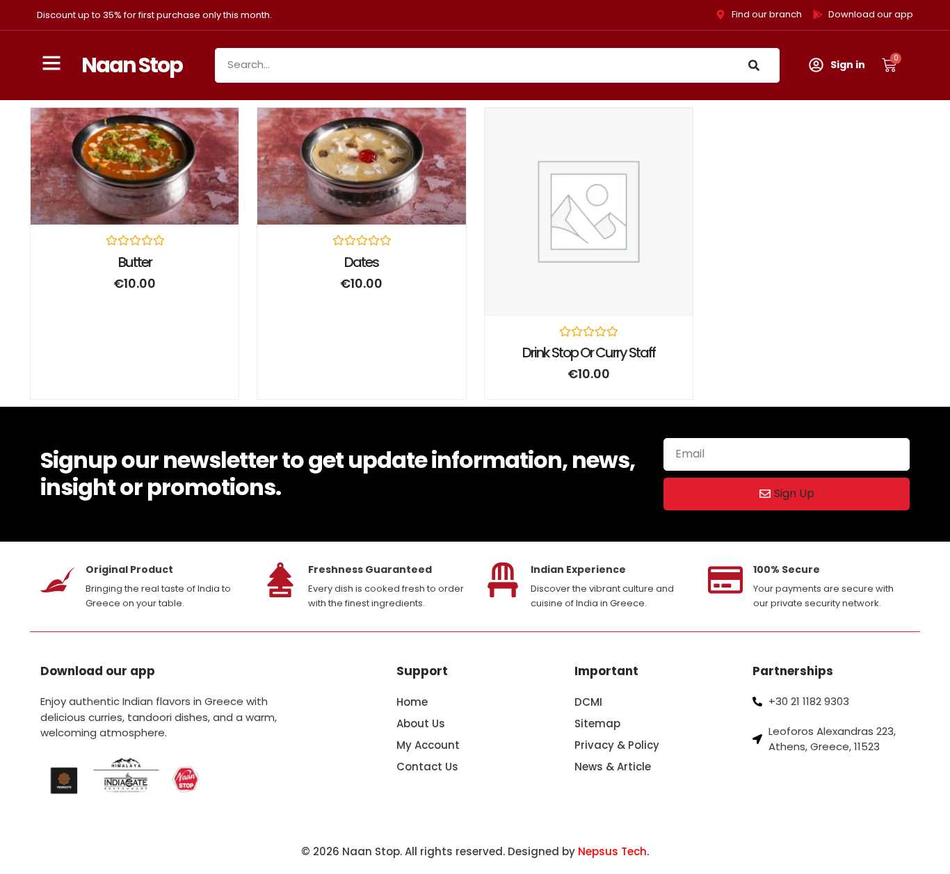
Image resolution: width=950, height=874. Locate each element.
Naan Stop (131, 65)
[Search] (753, 65)
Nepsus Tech (612, 851)
